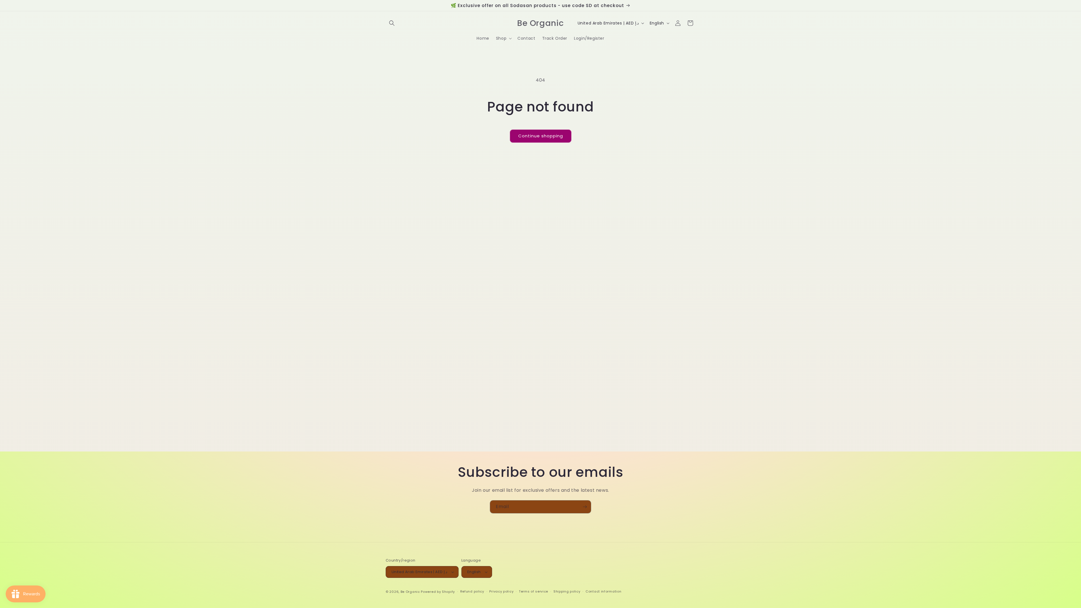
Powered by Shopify (438, 591)
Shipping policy (566, 591)
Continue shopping (540, 136)
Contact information (603, 591)
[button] (392, 23)
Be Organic (410, 591)
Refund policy (472, 591)
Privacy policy (501, 591)
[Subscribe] (585, 506)
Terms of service (533, 591)
